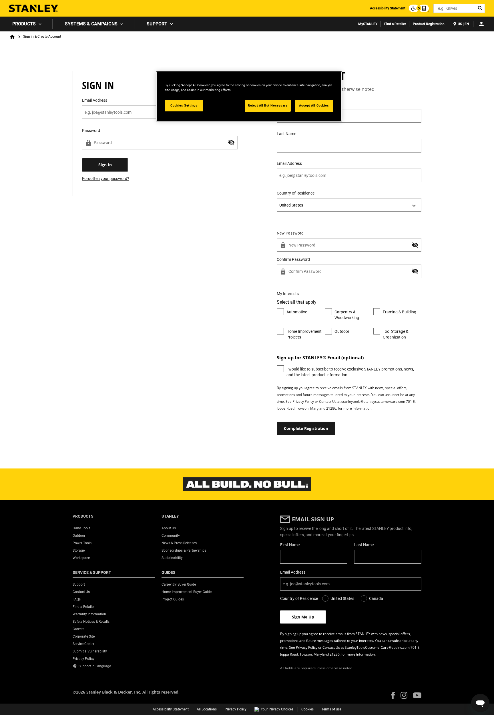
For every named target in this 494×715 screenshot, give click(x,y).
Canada (376, 598)
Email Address (289, 163)
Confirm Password (293, 259)
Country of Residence (295, 193)
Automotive (296, 312)
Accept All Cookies (314, 105)
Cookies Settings (183, 105)
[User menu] (481, 24)
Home (12, 37)
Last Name (286, 133)
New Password (290, 233)
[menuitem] (26, 24)
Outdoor (341, 331)
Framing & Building (399, 312)
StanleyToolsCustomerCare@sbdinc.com (377, 647)
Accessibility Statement (387, 8)
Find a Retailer (395, 24)
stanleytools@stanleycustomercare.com (373, 401)
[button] (231, 142)
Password (91, 130)
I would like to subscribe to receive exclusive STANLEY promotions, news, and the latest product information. (350, 372)
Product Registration (429, 24)
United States (342, 598)
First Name (286, 104)
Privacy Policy (303, 401)
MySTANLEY (367, 24)
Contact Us (327, 401)
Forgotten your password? (105, 178)
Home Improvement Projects (304, 334)
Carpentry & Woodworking (346, 315)
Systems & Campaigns (91, 24)
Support (157, 24)
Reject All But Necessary (268, 105)
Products (24, 24)
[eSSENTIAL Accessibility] (419, 8)
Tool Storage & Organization (396, 334)
